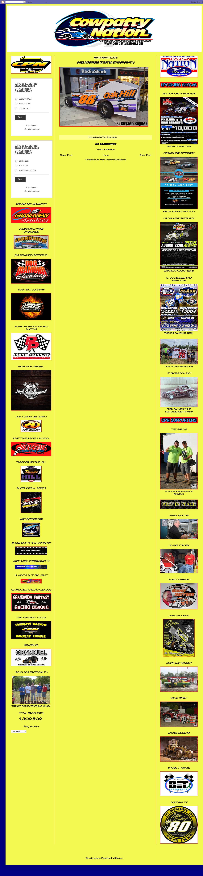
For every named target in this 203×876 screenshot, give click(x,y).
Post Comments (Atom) (113, 159)
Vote (20, 117)
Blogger (118, 858)
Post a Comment (106, 149)
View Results (31, 125)
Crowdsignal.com (31, 129)
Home (106, 155)
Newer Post (66, 155)
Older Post (145, 155)
